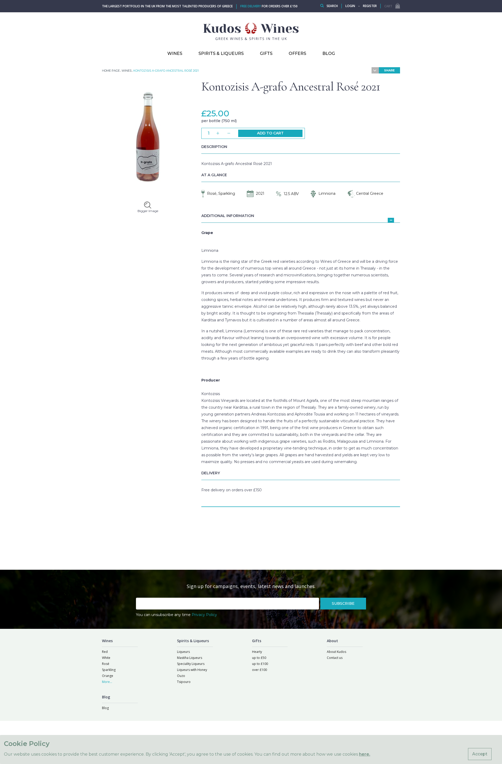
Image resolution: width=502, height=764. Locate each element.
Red (105, 651)
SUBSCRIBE (343, 603)
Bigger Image (148, 211)
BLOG (328, 53)
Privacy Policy (204, 614)
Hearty (257, 651)
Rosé (105, 664)
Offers (297, 53)
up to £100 (260, 664)
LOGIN (350, 6)
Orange (107, 676)
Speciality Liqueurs (190, 664)
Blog (105, 708)
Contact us (335, 657)
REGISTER (370, 6)
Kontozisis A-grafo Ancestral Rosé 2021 (290, 86)
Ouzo (181, 676)
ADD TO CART (270, 133)
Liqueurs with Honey (192, 670)
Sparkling (109, 670)
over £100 (259, 670)
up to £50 (259, 657)
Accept (479, 753)
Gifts (266, 53)
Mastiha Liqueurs (189, 657)
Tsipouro (184, 682)
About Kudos (336, 651)
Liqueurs (183, 651)
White (106, 657)
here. (364, 754)
